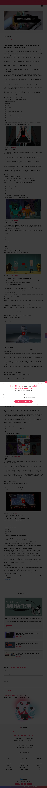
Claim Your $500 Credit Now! (23, 401)
